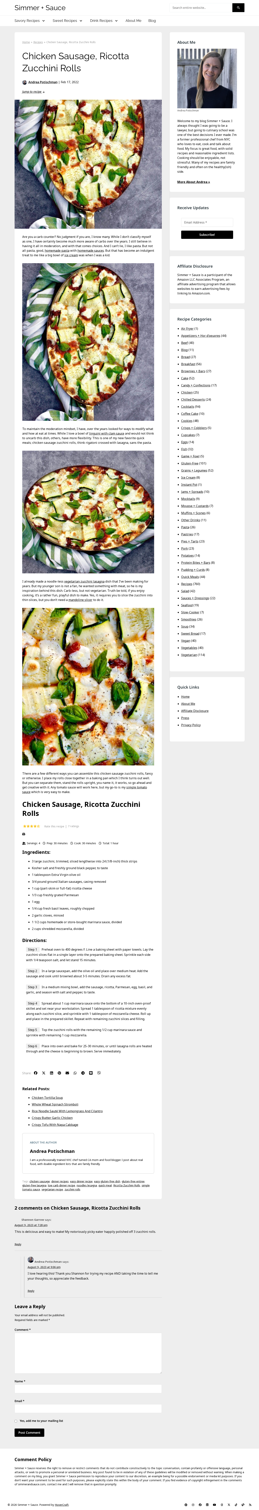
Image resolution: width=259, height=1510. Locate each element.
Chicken (187, 392)
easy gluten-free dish (107, 1181)
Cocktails (187, 406)
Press (185, 718)
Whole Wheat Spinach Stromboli (55, 1104)
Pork (184, 548)
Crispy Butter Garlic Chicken (52, 1118)
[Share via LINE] (92, 1073)
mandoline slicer (80, 600)
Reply (18, 1244)
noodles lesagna (87, 1185)
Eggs (184, 442)
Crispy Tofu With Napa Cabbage (55, 1125)
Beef (184, 343)
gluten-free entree (133, 1181)
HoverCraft (62, 1505)
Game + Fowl (190, 456)
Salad (185, 591)
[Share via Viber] (100, 1073)
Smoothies (188, 619)
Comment (23, 1330)
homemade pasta (57, 250)
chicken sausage (40, 1181)
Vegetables (189, 648)
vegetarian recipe (52, 1189)
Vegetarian (189, 655)
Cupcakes (188, 435)
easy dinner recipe (81, 1181)
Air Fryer (187, 328)
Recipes (186, 584)
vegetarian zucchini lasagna (84, 581)
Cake (184, 378)
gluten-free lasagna (34, 1185)
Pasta (185, 527)
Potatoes (187, 555)
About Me (133, 21)
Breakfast (188, 364)
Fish (184, 449)
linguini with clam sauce (106, 433)
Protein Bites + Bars (195, 563)
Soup (184, 626)
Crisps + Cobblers (194, 428)
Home (185, 697)
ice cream (71, 255)
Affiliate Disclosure (195, 711)
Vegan (185, 641)
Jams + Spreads (192, 492)
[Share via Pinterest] (61, 1073)
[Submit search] (238, 7)
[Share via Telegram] (84, 1073)
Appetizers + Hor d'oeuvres (200, 336)
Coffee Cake (189, 414)
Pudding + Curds (193, 570)
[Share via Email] (69, 1073)
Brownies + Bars (193, 371)
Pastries (187, 534)
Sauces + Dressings (195, 598)
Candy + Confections (195, 385)
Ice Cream (188, 477)
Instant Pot (189, 485)
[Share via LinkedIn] (53, 1073)
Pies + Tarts (189, 541)
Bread (185, 357)
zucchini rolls (72, 1189)
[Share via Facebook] (37, 1073)
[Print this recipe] (88, 834)
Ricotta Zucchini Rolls (126, 1185)
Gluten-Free (189, 463)
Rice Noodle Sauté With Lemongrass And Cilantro (67, 1111)
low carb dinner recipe (61, 1185)
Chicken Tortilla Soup (47, 1098)
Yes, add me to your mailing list (41, 1421)
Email (19, 1401)
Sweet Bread (190, 633)
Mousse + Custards (195, 506)
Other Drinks (190, 520)
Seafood (187, 605)
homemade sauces (90, 250)
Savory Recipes (27, 21)
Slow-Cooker (190, 612)
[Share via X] (45, 1073)
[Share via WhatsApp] (77, 1073)
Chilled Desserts (193, 399)
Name (20, 1381)
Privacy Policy (191, 725)
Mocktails (188, 499)
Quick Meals (190, 577)
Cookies (186, 421)
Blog (152, 21)
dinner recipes (60, 1181)
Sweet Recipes (65, 21)
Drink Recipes (101, 21)
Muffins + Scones (193, 513)
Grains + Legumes (194, 470)
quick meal (105, 1185)
